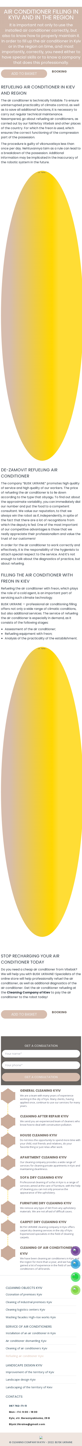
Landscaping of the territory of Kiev (29, 1387)
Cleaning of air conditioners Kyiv (26, 1348)
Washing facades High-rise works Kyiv (31, 1317)
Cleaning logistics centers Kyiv (25, 1309)
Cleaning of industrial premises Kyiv (29, 1302)
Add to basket (24, 73)
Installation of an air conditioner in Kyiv (31, 1333)
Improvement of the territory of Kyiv (30, 1372)
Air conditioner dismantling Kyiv (26, 1341)
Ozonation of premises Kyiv (24, 1294)
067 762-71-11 (18, 1406)
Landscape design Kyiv (21, 1379)
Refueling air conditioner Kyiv (25, 1356)
